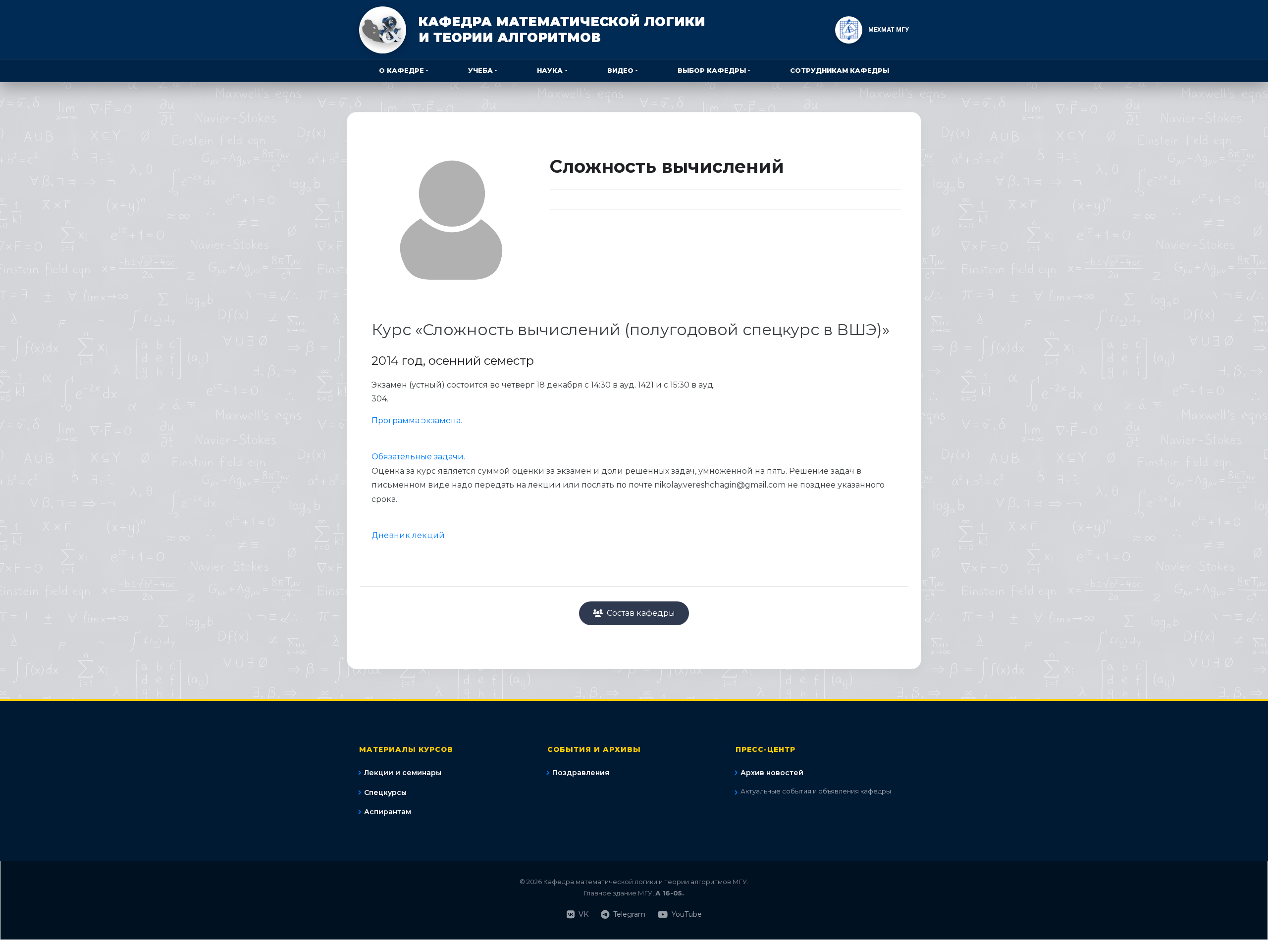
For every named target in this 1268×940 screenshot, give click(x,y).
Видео (620, 70)
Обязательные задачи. (418, 456)
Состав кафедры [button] (641, 613)
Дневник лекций (408, 535)
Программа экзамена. (416, 420)
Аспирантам (387, 811)
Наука (550, 70)
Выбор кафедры (712, 70)
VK (583, 914)
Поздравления (580, 772)
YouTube (687, 914)
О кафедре (401, 70)
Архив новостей (771, 772)
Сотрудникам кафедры (839, 70)
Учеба (480, 70)
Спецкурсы (385, 792)
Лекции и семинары (402, 772)
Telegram (629, 914)
